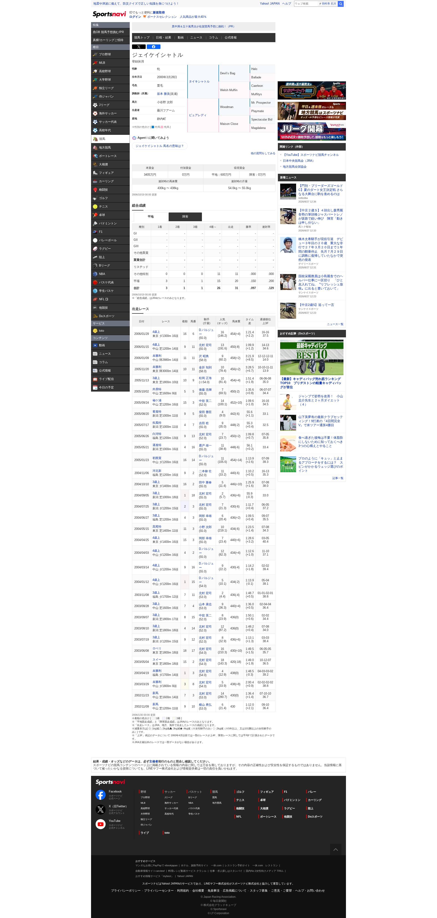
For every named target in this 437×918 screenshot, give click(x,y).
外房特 (156, 389)
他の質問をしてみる (263, 153)
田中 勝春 (205, 482)
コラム (213, 37)
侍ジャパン (146, 824)
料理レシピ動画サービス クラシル (187, 870)
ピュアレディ (198, 115)
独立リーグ (146, 819)
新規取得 (159, 12)
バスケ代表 (194, 808)
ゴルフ (240, 791)
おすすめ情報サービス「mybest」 (154, 876)
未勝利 (156, 355)
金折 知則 (205, 367)
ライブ (145, 832)
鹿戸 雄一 (205, 445)
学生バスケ (194, 814)
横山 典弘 (205, 704)
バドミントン (292, 800)
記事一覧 (338, 478)
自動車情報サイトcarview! (150, 870)
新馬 (155, 693)
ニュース (196, 37)
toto (167, 832)
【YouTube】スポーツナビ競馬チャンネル (311, 154)
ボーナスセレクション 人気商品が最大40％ (177, 16)
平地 (151, 216)
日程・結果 (163, 37)
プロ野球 (145, 797)
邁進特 (156, 445)
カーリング (315, 800)
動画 (181, 37)
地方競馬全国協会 (295, 166)
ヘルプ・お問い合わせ (310, 890)
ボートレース (268, 816)
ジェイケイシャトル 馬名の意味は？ (160, 146)
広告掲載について (234, 890)
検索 (341, 4)
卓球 (263, 800)
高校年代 (169, 814)
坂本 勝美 (163, 93)
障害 (185, 216)
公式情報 (231, 37)
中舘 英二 (205, 401)
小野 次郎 (205, 527)
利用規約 (183, 890)
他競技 (288, 816)
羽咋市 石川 (329, 3)
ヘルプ (286, 3)
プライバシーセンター (159, 890)
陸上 (310, 808)
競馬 (214, 797)
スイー (156, 659)
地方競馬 (216, 803)
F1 (285, 791)
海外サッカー (171, 803)
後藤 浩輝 (205, 389)
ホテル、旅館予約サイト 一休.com (201, 865)
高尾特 (156, 526)
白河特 (156, 434)
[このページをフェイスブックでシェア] (153, 46)
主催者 (153, 761)
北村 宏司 (205, 345)
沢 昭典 (204, 356)
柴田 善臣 (205, 412)
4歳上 (156, 331)
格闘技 (240, 808)
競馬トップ (142, 37)
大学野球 (145, 814)
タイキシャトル (199, 81)
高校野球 (145, 808)
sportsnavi (110, 782)
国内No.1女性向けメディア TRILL (265, 870)
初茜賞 (156, 458)
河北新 (156, 470)
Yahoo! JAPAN (269, 3)
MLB (143, 803)
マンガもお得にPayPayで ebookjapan (156, 865)
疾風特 (156, 422)
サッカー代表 (171, 808)
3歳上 (156, 378)
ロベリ (156, 648)
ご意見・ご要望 (281, 890)
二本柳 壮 (205, 471)
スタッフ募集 (259, 890)
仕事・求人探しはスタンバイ (226, 870)
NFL (238, 816)
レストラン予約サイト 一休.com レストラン (251, 865)
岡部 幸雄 (205, 516)
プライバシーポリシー (126, 890)
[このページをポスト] (139, 46)
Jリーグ (169, 797)
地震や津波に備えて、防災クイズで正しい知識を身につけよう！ (136, 3)
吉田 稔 (204, 423)
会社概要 (198, 890)
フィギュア (267, 791)
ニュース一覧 (335, 324)
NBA (190, 803)
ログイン (135, 16)
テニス (240, 800)
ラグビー (289, 808)
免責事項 (213, 890)
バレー (312, 791)
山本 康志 (205, 604)
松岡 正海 (205, 378)
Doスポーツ (315, 816)
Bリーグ (192, 797)
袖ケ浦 (156, 400)
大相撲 (264, 808)
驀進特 (156, 411)
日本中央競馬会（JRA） (299, 160)
